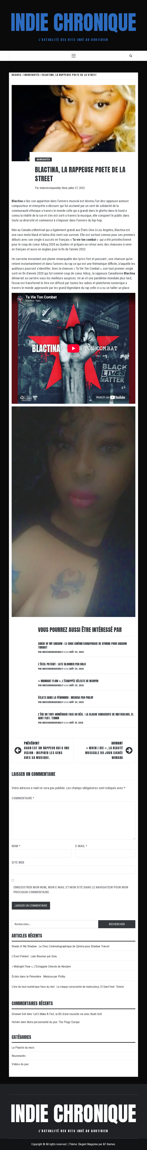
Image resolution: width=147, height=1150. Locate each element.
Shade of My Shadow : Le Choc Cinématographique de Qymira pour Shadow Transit (82, 645)
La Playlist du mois (23, 1047)
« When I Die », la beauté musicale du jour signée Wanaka (104, 750)
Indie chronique (73, 22)
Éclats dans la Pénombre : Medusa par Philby (65, 697)
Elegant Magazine (88, 1144)
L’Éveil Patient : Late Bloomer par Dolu (62, 664)
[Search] (130, 56)
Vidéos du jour (20, 1064)
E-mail (81, 846)
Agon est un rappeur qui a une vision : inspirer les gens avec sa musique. (47, 750)
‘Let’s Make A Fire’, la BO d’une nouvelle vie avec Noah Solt (67, 1014)
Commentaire (23, 798)
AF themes (109, 1144)
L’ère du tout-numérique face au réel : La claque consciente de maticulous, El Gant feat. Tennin (86, 716)
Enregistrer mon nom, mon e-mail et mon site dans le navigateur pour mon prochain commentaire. (70, 889)
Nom (16, 846)
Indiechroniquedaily (51, 188)
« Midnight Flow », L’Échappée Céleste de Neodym (68, 681)
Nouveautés (43, 159)
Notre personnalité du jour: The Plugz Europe (53, 1022)
